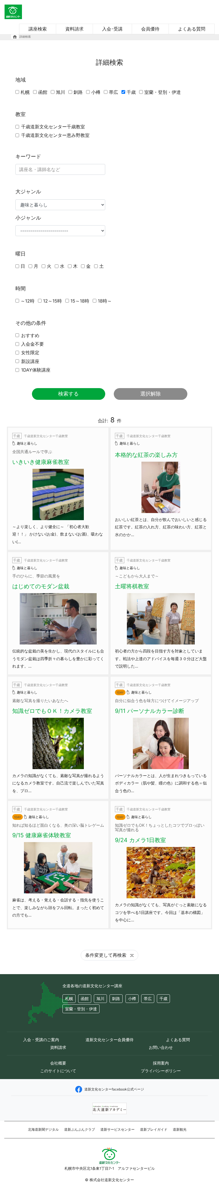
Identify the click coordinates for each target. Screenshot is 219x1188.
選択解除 (150, 394)
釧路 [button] (116, 998)
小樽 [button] (132, 998)
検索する (68, 394)
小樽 (95, 92)
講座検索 (38, 29)
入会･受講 (112, 29)
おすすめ (30, 335)
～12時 (28, 301)
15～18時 (79, 301)
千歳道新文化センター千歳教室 (53, 126)
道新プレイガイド (153, 1129)
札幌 (25, 92)
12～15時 (52, 301)
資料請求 (74, 29)
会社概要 (58, 1063)
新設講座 (30, 361)
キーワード (28, 156)
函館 (42, 92)
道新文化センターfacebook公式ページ (114, 1089)
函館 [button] (85, 998)
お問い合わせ (161, 1047)
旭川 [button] (100, 998)
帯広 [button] (148, 998)
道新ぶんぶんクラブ (79, 1129)
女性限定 (30, 352)
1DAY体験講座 (35, 370)
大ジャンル (28, 191)
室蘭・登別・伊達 (162, 92)
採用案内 (161, 1063)
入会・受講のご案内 (41, 1039)
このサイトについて (58, 1070)
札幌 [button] (69, 998)
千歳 (131, 92)
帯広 (113, 92)
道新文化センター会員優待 (109, 1039)
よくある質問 (191, 29)
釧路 (78, 92)
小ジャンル (28, 218)
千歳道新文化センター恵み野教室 (55, 135)
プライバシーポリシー (161, 1070)
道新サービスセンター (117, 1129)
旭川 (60, 92)
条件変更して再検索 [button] (106, 955)
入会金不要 (32, 344)
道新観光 (179, 1129)
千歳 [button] (163, 998)
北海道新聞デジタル (43, 1129)
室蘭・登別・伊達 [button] (81, 1008)
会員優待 (150, 29)
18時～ (105, 301)
